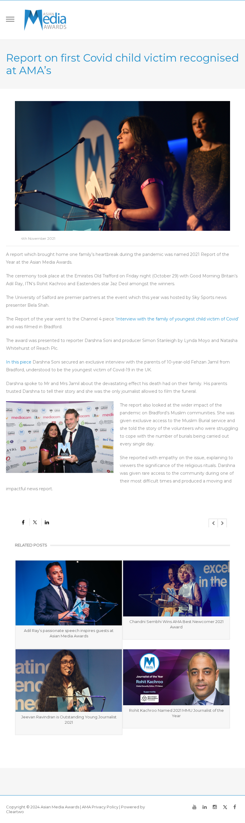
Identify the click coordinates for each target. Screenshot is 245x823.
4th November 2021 (38, 238)
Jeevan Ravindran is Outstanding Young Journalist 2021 (69, 719)
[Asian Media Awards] (45, 19)
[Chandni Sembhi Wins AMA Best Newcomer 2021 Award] (176, 588)
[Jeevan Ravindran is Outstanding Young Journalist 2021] (69, 680)
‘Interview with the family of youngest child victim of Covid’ (177, 319)
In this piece (18, 362)
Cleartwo (15, 811)
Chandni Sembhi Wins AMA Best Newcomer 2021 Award (176, 624)
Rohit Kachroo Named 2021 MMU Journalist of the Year (176, 713)
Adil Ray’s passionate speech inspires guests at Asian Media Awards (69, 633)
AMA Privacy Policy (100, 806)
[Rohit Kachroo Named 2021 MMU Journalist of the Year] (176, 677)
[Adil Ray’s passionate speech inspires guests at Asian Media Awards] (69, 593)
